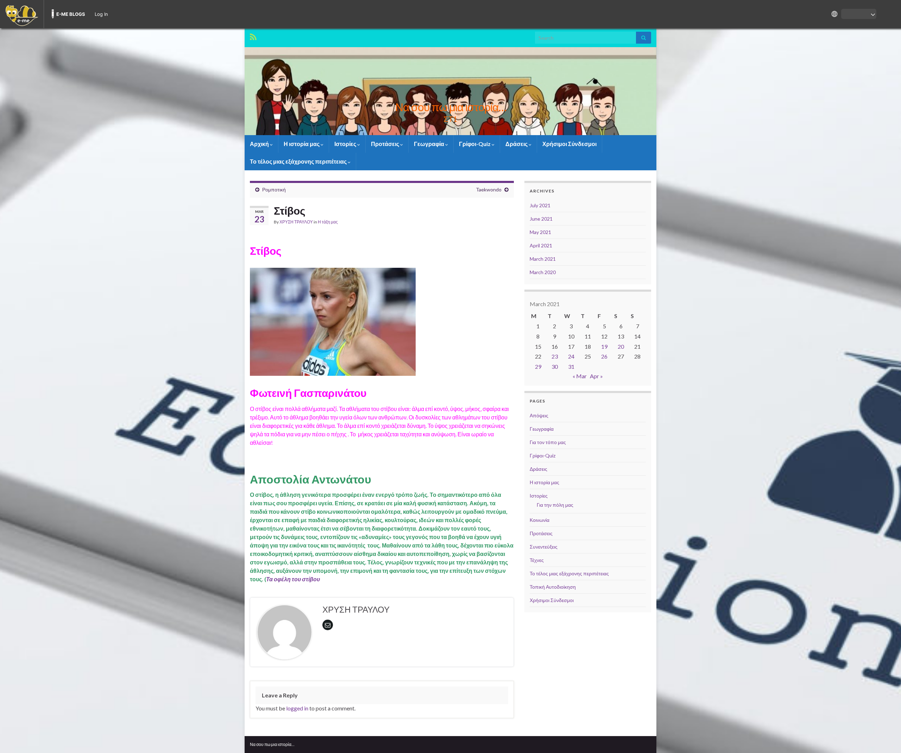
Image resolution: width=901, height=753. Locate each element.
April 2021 (541, 245)
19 (604, 346)
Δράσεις (517, 143)
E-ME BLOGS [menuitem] (70, 14)
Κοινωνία (539, 520)
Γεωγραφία (429, 143)
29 (538, 366)
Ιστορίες (345, 143)
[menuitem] (22, 14)
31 (571, 366)
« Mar (580, 376)
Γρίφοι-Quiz (475, 143)
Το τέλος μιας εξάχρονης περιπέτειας (299, 161)
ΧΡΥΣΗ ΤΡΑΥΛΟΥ (296, 221)
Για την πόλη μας (555, 505)
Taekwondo (489, 189)
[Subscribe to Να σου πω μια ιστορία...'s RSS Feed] (253, 36)
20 (621, 346)
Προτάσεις (385, 143)
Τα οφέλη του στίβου (293, 579)
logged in (297, 708)
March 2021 (543, 259)
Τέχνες (537, 560)
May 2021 (540, 232)
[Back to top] (885, 737)
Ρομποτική (274, 189)
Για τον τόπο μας (548, 442)
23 (555, 356)
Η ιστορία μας (302, 143)
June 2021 (541, 219)
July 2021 (540, 205)
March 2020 (543, 272)
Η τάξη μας (328, 221)
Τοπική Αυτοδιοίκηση (553, 587)
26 (604, 356)
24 (571, 356)
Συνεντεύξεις (543, 547)
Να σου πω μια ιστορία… (450, 107)
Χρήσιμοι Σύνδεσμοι (569, 143)
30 (555, 366)
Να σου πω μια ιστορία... (272, 744)
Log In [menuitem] (101, 14)
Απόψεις (539, 415)
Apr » (596, 376)
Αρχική (260, 143)
